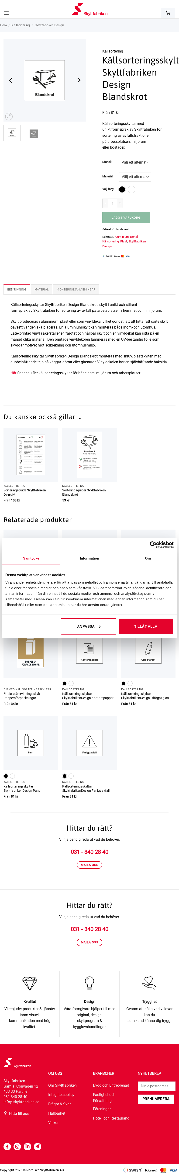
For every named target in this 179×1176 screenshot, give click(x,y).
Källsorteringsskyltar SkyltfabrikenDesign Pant (21, 788)
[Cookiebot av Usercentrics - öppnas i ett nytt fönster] (153, 544)
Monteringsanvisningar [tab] (76, 289)
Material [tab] (41, 289)
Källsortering (110, 241)
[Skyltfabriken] (89, 9)
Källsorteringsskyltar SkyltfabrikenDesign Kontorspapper (88, 696)
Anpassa (86, 626)
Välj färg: (108, 189)
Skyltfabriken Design (49, 25)
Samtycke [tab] (31, 558)
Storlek (107, 162)
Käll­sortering (20, 25)
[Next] (78, 80)
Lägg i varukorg (126, 217)
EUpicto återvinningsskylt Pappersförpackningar (21, 696)
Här (13, 373)
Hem (3, 25)
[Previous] (11, 80)
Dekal (134, 236)
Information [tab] (89, 558)
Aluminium (122, 236)
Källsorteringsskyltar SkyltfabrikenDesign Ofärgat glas (145, 696)
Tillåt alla (145, 626)
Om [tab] (148, 558)
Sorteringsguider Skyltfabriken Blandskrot (84, 492)
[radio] (122, 189)
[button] (6, 13)
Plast (123, 241)
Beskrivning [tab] (16, 289)
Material (107, 176)
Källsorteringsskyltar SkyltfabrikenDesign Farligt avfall (86, 788)
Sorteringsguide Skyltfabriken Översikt (24, 492)
